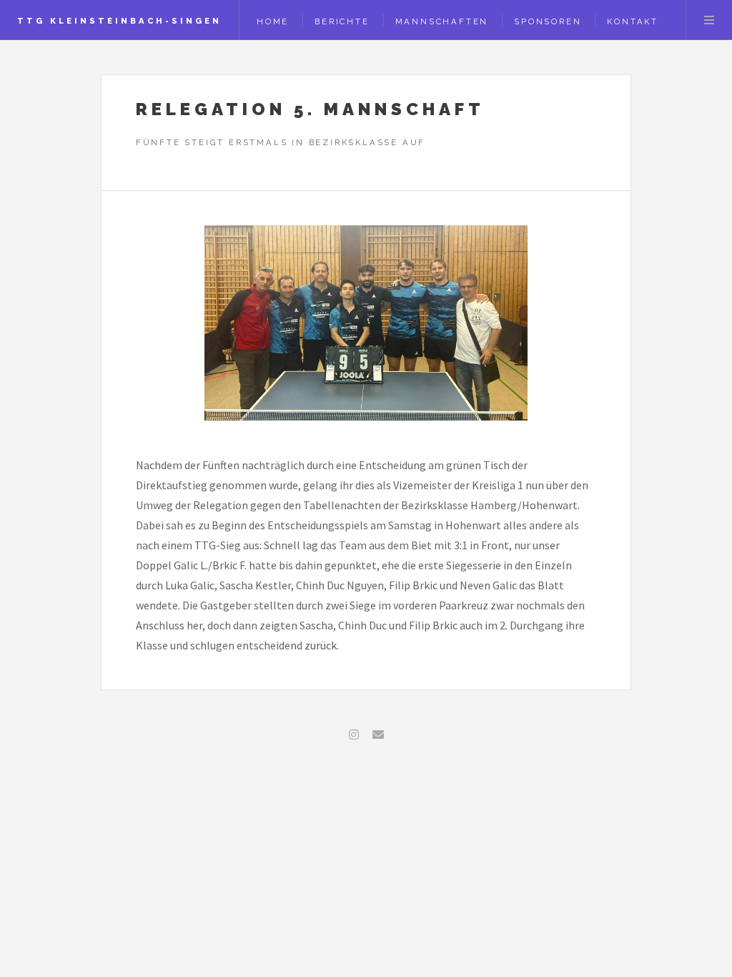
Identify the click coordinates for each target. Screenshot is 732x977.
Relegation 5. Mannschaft (310, 109)
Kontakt (632, 21)
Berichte (342, 21)
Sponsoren (547, 21)
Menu (709, 20)
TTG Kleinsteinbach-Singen (119, 21)
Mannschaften (442, 21)
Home (273, 21)
